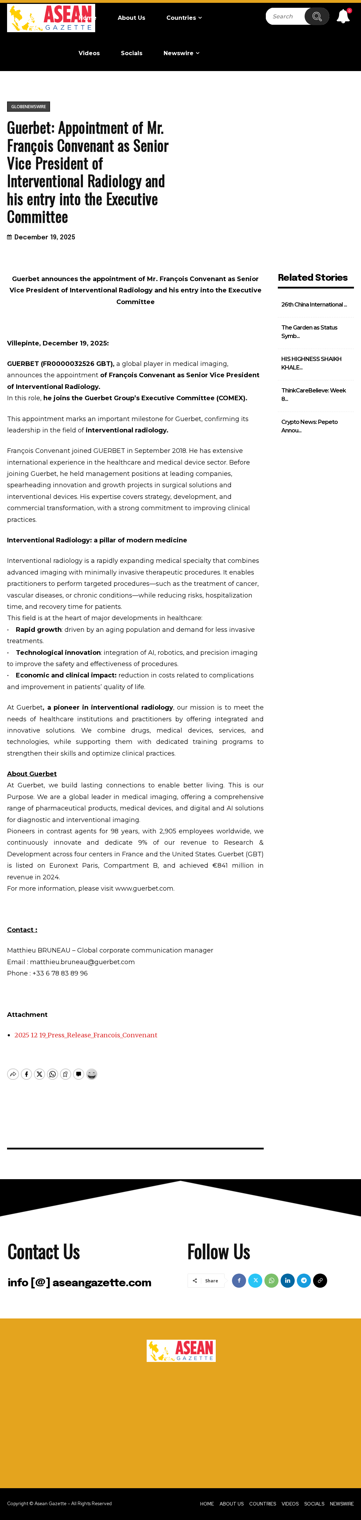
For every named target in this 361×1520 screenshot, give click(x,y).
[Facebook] (239, 1281)
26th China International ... (314, 304)
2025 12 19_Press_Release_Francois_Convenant (86, 1035)
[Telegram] (304, 1281)
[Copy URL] (320, 1281)
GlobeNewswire (28, 107)
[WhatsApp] (271, 1281)
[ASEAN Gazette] (51, 18)
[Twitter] (255, 1281)
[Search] (317, 16)
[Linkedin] (288, 1281)
